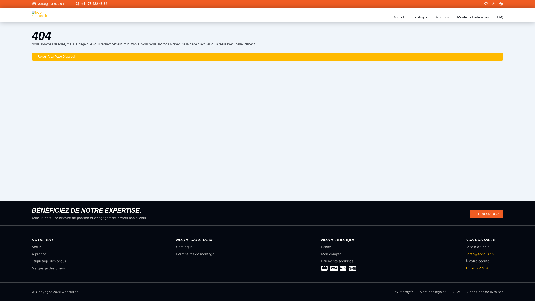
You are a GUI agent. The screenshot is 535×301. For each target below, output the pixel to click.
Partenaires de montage (195, 254)
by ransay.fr (403, 291)
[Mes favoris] (486, 4)
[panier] (501, 4)
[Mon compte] (494, 4)
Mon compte (331, 254)
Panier (326, 247)
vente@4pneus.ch (51, 3)
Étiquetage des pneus (49, 261)
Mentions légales (433, 291)
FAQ (500, 17)
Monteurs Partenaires (473, 17)
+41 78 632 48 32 (94, 3)
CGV (456, 291)
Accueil (398, 17)
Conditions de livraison (485, 291)
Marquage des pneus (48, 268)
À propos (442, 17)
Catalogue (419, 17)
